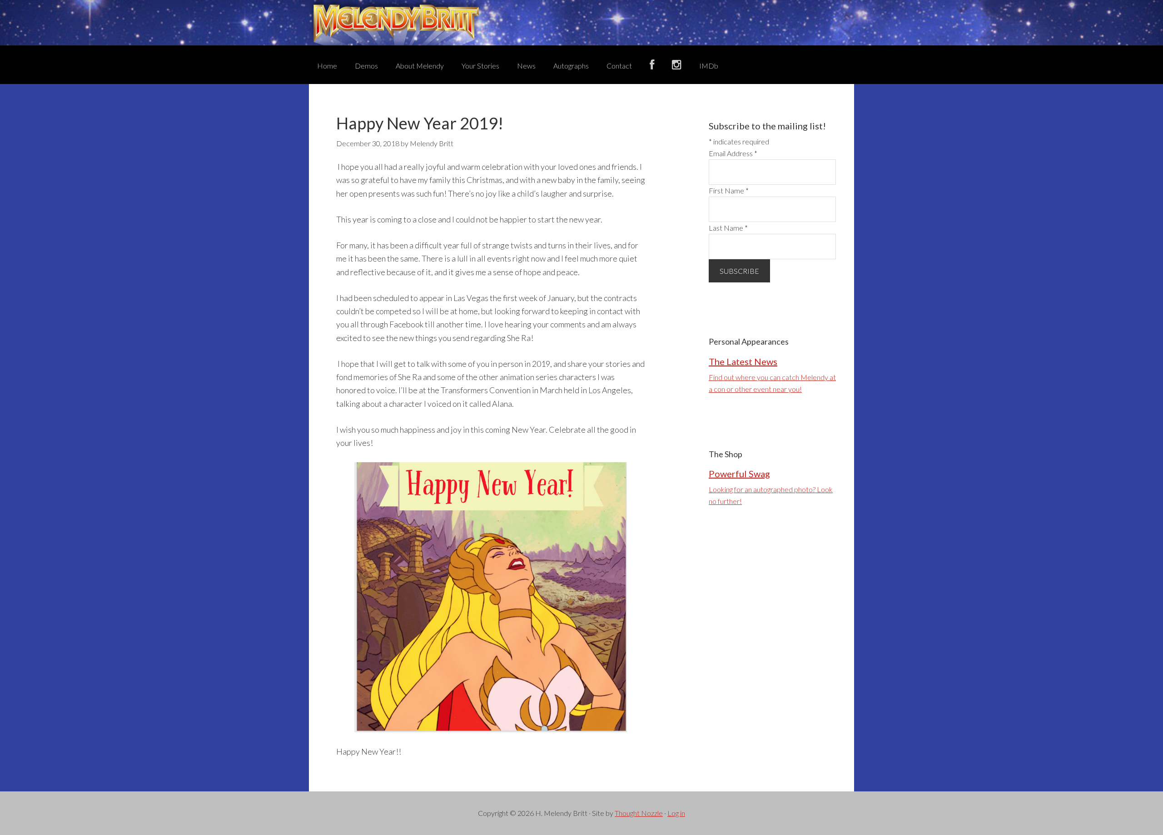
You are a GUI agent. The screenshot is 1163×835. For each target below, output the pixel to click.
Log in (676, 813)
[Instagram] (677, 64)
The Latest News (743, 361)
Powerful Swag (739, 473)
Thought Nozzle (639, 813)
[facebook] (651, 64)
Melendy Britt (581, 22)
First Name (729, 190)
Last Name (728, 227)
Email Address (733, 153)
